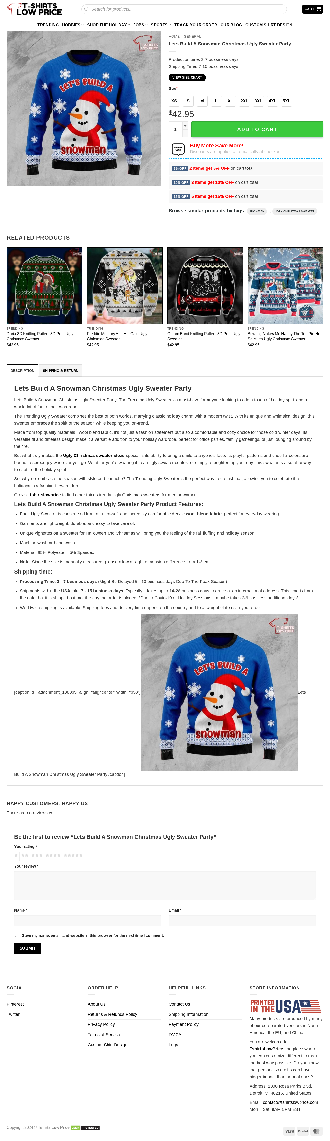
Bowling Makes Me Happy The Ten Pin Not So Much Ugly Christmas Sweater (284, 336)
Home (174, 36)
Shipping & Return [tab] (61, 371)
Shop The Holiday (107, 25)
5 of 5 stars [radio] (72, 856)
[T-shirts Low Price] (35, 9)
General (192, 36)
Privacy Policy (101, 1024)
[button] (312, 9)
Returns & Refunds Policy (112, 1014)
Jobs (138, 25)
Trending (48, 25)
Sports (159, 25)
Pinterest (15, 1004)
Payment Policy (184, 1024)
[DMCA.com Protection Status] (85, 1127)
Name (20, 910)
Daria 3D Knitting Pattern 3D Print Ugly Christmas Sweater (40, 336)
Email (175, 910)
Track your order (195, 25)
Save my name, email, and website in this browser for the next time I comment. (93, 935)
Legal (174, 1044)
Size (173, 88)
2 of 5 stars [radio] (24, 856)
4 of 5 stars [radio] (52, 856)
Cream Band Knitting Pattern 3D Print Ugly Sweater (203, 336)
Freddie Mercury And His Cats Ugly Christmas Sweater (117, 336)
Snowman (257, 211)
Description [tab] (22, 371)
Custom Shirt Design (269, 25)
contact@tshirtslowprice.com (290, 1102)
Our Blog (231, 25)
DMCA (175, 1034)
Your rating (25, 846)
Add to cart (257, 129)
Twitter (13, 1014)
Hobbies (71, 25)
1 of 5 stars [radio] (15, 856)
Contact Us (179, 1004)
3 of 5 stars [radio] (36, 856)
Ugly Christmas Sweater (295, 211)
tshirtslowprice (45, 495)
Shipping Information (188, 1014)
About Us (97, 1004)
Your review (26, 866)
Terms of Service (104, 1034)
